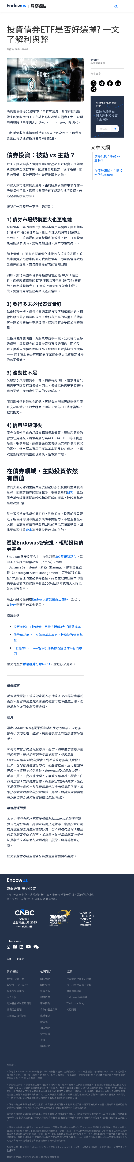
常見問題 (71, 1009)
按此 (13, 604)
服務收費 (45, 997)
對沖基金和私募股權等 (19, 1003)
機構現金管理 (14, 1009)
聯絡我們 (45, 1046)
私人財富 (12, 997)
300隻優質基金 (66, 556)
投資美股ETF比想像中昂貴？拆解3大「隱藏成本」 (49, 626)
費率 (29, 529)
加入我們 (45, 1028)
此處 (100, 1074)
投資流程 (45, 991)
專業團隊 (45, 1003)
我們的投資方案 (15, 978)
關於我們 (45, 978)
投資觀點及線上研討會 (78, 978)
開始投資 (45, 985)
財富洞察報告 (73, 991)
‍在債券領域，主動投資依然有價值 (108, 172)
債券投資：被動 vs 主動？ (107, 158)
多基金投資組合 (15, 991)
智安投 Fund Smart (17, 985)
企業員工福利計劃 (17, 1015)
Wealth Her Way (75, 1003)
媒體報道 (45, 1015)
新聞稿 (44, 1021)
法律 (42, 1040)
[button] (125, 6)
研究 (70, 492)
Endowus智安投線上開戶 (50, 599)
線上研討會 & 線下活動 (79, 985)
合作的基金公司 (49, 1009)
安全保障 (45, 1034)
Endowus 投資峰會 (76, 997)
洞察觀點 (38, 6)
